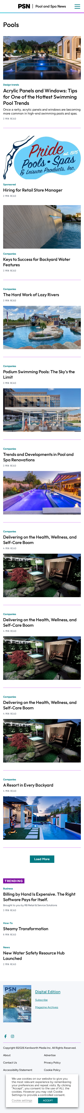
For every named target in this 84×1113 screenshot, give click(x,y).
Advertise (50, 1055)
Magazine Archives (46, 1007)
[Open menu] (77, 6)
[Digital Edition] (17, 1020)
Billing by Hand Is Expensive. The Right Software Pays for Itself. (39, 896)
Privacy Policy (52, 1062)
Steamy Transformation (25, 928)
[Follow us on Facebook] (5, 1036)
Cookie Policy (52, 1070)
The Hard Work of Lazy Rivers (31, 294)
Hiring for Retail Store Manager (33, 190)
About (7, 1055)
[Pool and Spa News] (42, 6)
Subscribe (41, 1000)
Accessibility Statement (17, 1070)
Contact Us (10, 1062)
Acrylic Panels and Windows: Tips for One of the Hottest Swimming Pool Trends (40, 96)
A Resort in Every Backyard (28, 785)
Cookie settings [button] (22, 1100)
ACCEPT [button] (48, 1100)
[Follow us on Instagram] (12, 1036)
